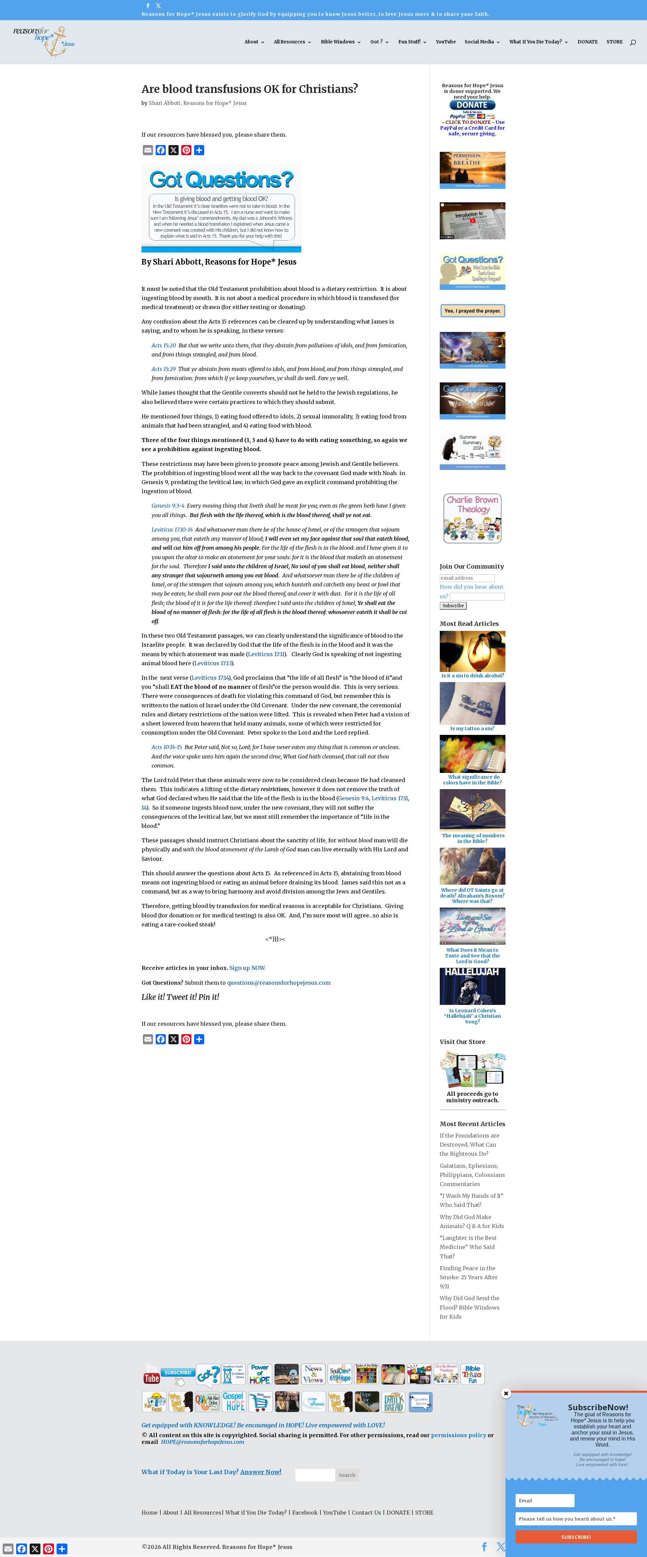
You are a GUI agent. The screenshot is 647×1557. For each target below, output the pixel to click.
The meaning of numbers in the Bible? (473, 838)
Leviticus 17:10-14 (172, 529)
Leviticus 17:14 (210, 677)
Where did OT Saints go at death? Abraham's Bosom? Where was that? (472, 896)
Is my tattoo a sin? (472, 728)
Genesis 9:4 (353, 798)
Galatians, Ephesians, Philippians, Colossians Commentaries (472, 1174)
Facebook (305, 1512)
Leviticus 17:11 (266, 654)
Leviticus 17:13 (212, 663)
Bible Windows (338, 42)
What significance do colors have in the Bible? (472, 780)
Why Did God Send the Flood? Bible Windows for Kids (470, 1307)
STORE (615, 42)
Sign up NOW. (247, 967)
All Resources (289, 42)
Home (150, 1512)
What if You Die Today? (256, 1512)
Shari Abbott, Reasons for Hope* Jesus (198, 103)
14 (144, 807)
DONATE (588, 42)
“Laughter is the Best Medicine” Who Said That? (468, 1246)
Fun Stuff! (409, 42)
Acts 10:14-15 (167, 747)
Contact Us (366, 1512)
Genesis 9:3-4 (168, 505)
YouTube (446, 42)
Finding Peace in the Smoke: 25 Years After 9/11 (469, 1277)
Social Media (479, 42)
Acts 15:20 (164, 345)
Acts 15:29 (164, 369)
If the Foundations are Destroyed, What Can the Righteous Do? (469, 1144)
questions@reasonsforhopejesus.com (279, 982)
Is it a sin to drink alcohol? (472, 676)
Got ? (376, 42)
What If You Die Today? (536, 42)
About (251, 42)
